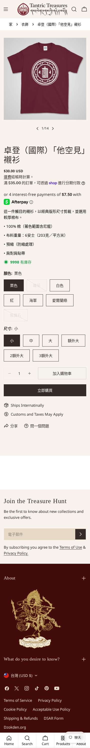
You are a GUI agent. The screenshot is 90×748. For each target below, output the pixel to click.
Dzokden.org (15, 727)
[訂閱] (80, 534)
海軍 (33, 300)
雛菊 (36, 287)
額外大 (73, 340)
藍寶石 (15, 317)
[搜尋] (74, 9)
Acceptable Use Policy (51, 709)
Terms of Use (71, 547)
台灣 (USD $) (21, 675)
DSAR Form (54, 718)
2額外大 (17, 355)
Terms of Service (18, 700)
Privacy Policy (50, 700)
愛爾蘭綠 (59, 300)
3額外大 (45, 355)
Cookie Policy (15, 709)
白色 (60, 285)
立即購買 (45, 390)
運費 (7, 176)
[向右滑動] (53, 128)
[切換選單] (6, 9)
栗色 (14, 285)
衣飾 (25, 24)
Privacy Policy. (16, 553)
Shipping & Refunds (21, 718)
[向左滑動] (38, 128)
